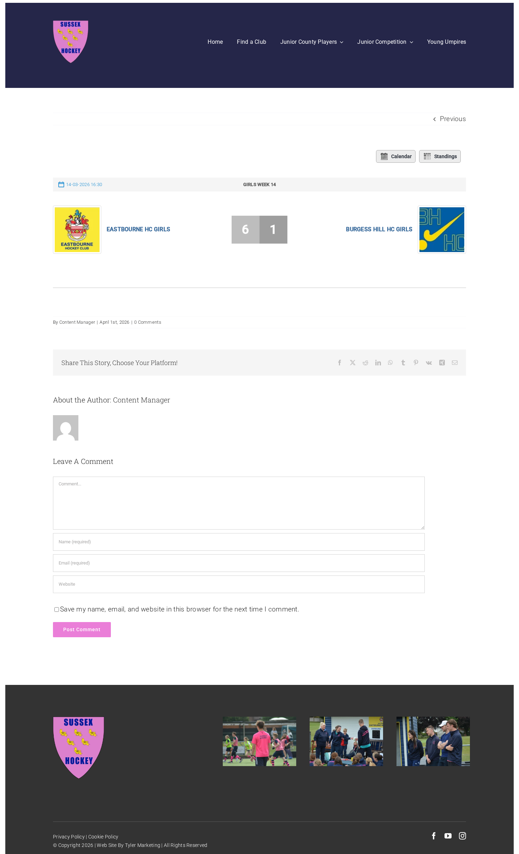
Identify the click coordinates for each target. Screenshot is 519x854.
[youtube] (448, 836)
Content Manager (77, 322)
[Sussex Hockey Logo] (70, 24)
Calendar (401, 156)
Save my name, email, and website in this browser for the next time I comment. (179, 609)
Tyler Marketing (142, 845)
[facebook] (433, 836)
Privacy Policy (69, 837)
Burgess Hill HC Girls (379, 229)
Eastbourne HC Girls (138, 229)
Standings (445, 156)
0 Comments (147, 322)
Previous (453, 119)
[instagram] (462, 836)
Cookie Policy (103, 837)
